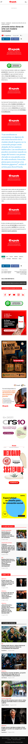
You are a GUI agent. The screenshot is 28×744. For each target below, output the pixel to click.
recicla (3, 258)
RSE (2, 557)
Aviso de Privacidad (17, 739)
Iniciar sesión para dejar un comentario (14, 283)
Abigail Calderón (5, 704)
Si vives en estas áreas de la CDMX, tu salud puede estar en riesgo (21, 273)
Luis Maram (4, 677)
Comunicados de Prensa (6, 542)
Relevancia (14, 258)
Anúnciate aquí (22, 738)
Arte (7, 256)
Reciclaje (9, 258)
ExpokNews (8, 35)
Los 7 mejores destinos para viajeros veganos (6, 272)
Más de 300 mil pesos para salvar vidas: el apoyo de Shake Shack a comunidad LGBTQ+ (13, 701)
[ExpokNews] (2, 35)
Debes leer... (4, 578)
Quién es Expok (14, 738)
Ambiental (8, 22)
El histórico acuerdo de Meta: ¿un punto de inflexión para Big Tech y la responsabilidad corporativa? (13, 674)
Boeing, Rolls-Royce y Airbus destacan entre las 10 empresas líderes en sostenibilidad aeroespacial (8, 563)
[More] (21, 38)
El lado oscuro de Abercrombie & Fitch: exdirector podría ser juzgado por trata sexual (7, 583)
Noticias (3, 22)
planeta (21, 256)
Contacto (9, 739)
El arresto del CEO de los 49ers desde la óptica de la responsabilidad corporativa (7, 595)
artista (11, 256)
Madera (16, 256)
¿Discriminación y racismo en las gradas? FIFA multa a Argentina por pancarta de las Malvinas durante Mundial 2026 (7, 609)
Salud (20, 258)
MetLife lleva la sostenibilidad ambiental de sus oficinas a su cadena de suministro (7, 534)
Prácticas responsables (6, 530)
